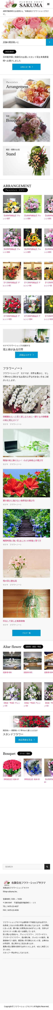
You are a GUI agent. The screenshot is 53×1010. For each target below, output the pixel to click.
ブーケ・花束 (25, 753)
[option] (26, 31)
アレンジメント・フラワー (15, 190)
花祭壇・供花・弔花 (33, 646)
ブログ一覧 (26, 633)
